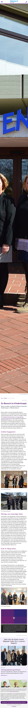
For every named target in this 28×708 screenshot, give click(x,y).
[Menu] (2, 2)
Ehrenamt (3, 667)
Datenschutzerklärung (14, 691)
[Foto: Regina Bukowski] (14, 479)
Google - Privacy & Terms (20, 631)
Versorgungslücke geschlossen (11, 670)
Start (2, 398)
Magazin (5, 398)
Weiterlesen (4, 675)
